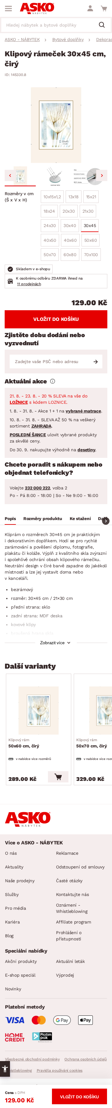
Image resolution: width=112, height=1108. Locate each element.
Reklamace (67, 853)
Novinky (13, 988)
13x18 (73, 196)
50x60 (90, 240)
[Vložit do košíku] (58, 776)
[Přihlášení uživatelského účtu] (90, 8)
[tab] (10, 519)
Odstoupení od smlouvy (80, 866)
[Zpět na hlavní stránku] (37, 8)
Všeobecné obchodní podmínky (32, 1059)
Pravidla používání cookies (60, 1070)
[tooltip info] (52, 381)
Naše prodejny (20, 880)
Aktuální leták (70, 961)
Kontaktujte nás (72, 894)
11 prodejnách (29, 284)
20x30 (69, 211)
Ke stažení (80, 518)
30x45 (90, 225)
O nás (11, 853)
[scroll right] (106, 521)
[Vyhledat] (104, 25)
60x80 (70, 254)
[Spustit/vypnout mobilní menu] (8, 8)
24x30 (50, 225)
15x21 (91, 196)
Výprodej (65, 975)
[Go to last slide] (10, 175)
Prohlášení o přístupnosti (69, 935)
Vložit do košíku (56, 319)
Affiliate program (73, 921)
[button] (20, 176)
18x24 (49, 211)
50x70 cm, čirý (91, 743)
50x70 (50, 254)
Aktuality (14, 866)
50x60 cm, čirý (23, 743)
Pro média (15, 908)
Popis (10, 518)
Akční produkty (21, 961)
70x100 (91, 254)
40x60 (70, 240)
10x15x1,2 (52, 196)
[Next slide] (101, 175)
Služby (12, 894)
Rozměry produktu (42, 518)
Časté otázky (69, 880)
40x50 (50, 240)
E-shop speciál (20, 975)
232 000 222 (37, 487)
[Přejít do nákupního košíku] (104, 8)
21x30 (88, 211)
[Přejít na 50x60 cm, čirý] (38, 710)
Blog (9, 935)
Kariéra (12, 921)
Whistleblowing (18, 1070)
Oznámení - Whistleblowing (71, 908)
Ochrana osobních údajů (85, 1059)
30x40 (69, 225)
